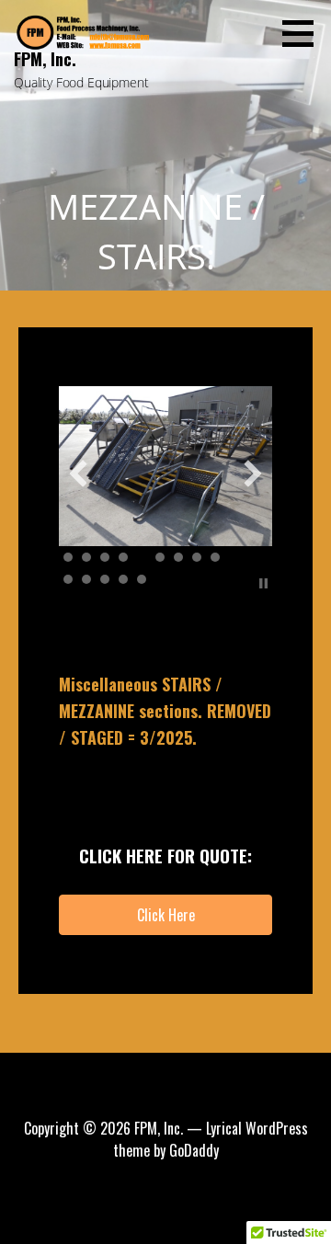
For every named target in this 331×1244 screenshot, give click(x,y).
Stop (263, 583)
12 (104, 579)
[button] (304, 33)
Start (249, 583)
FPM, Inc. (45, 59)
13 (123, 579)
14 (141, 579)
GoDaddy (194, 1150)
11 (86, 579)
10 (68, 579)
